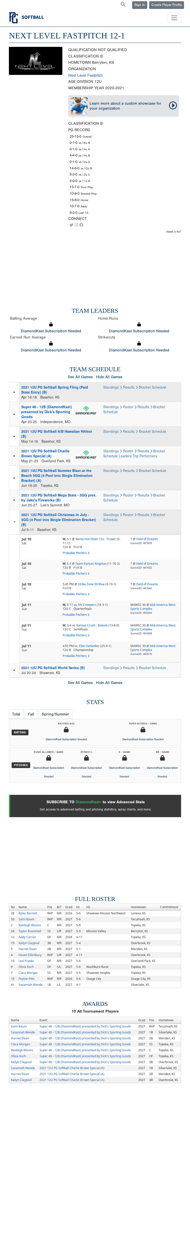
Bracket (145, 387)
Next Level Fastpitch (85, 75)
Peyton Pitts (27, 979)
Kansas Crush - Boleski (92, 625)
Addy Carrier (27, 937)
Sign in (139, 5)
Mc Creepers (87, 605)
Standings (111, 387)
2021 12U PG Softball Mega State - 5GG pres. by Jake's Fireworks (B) (58, 497)
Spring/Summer (55, 714)
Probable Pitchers (75, 553)
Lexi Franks (26, 961)
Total (16, 714)
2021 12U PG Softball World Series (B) (53, 667)
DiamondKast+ (88, 802)
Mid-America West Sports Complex (152, 607)
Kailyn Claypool (29, 943)
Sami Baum (26, 919)
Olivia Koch (26, 967)
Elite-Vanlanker (89, 646)
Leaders (125, 455)
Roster (128, 406)
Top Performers (145, 455)
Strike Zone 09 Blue (91, 584)
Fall (31, 714)
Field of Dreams (147, 539)
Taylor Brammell (30, 931)
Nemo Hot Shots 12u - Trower (95, 539)
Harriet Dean (28, 949)
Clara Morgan (28, 973)
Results (129, 387)
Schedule (159, 387)
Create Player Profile (166, 5)
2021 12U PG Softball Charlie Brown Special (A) (45, 453)
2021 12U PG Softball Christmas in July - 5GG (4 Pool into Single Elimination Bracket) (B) (58, 519)
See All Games (80, 377)
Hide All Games (109, 377)
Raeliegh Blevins (30, 925)
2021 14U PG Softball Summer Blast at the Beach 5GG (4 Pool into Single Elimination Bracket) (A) (57, 475)
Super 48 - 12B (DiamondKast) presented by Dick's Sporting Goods (46, 411)
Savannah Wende (31, 985)
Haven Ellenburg (30, 955)
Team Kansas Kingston (90, 563)
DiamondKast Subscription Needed (51, 331)
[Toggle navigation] (174, 18)
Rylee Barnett (28, 913)
